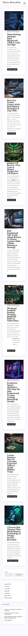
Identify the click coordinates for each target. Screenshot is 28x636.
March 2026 (7, 595)
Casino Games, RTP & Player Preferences (12, 97)
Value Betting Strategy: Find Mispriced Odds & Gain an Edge (14, 39)
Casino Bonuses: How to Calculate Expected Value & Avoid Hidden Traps (12, 463)
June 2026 (7, 588)
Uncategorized (11, 160)
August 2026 (7, 584)
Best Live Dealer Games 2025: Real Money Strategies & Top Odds (13, 105)
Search (6, 572)
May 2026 (6, 591)
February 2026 (8, 598)
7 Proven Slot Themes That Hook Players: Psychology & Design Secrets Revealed (14, 533)
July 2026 (6, 586)
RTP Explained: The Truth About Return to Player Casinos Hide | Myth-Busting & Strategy (14, 239)
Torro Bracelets (11, 2)
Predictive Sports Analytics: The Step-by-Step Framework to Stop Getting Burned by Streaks (14, 392)
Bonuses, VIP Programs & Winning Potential (13, 452)
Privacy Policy (6, 604)
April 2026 (7, 593)
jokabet (13, 180)
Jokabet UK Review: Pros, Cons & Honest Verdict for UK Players (14, 168)
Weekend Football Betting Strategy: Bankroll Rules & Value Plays (13, 314)
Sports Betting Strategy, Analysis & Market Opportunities (13, 30)
